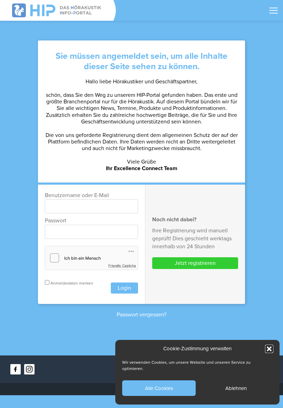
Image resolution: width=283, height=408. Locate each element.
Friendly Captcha (122, 265)
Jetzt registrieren (195, 263)
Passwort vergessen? (141, 314)
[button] (269, 348)
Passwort (55, 220)
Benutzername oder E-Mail (77, 195)
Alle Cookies (159, 388)
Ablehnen (236, 388)
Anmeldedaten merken (71, 283)
